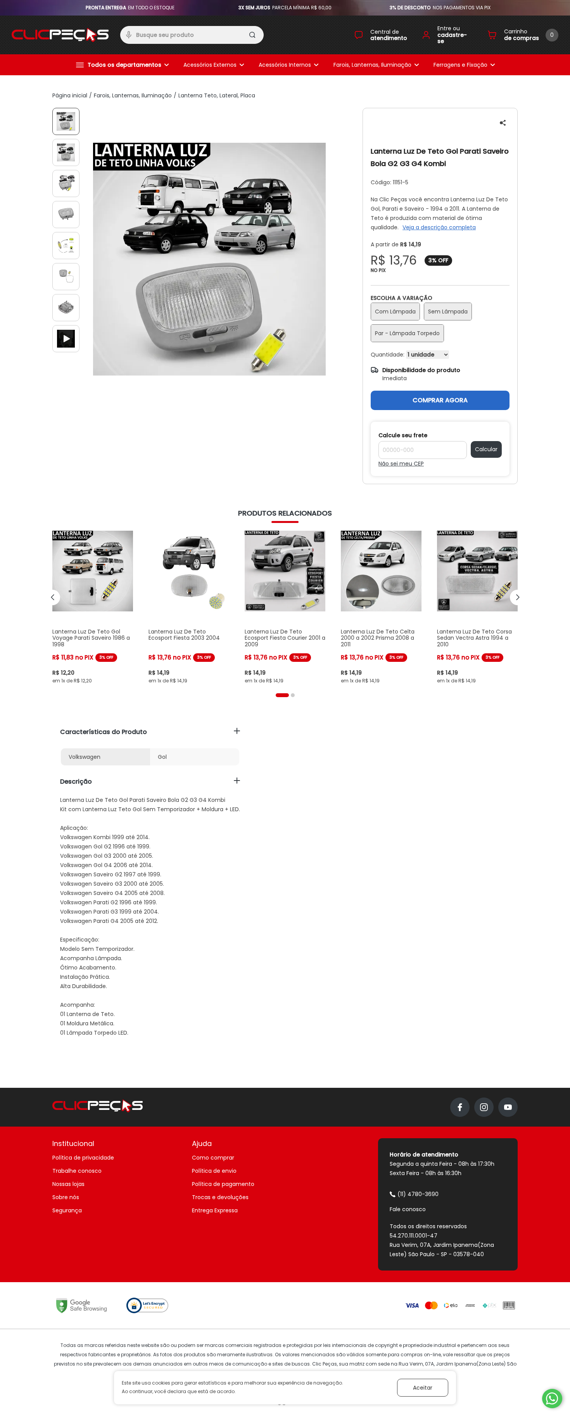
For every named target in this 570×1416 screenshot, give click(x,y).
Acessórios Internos (285, 65)
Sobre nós (65, 1197)
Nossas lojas (68, 1184)
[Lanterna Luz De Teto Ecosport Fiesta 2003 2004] (189, 607)
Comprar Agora (440, 400)
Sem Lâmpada (448, 311)
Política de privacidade (83, 1158)
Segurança (67, 1210)
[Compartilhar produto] (503, 123)
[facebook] (460, 1107)
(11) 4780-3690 (418, 1194)
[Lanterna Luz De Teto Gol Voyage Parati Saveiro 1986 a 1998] (92, 607)
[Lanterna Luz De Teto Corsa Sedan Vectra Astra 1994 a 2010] (477, 607)
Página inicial (69, 95)
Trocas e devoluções (220, 1197)
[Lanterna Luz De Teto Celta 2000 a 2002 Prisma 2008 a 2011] (381, 607)
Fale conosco (408, 1209)
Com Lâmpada (395, 311)
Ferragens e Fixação (460, 65)
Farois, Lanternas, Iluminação (372, 65)
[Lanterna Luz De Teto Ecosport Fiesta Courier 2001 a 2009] (285, 607)
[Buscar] (253, 36)
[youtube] (508, 1107)
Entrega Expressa (215, 1210)
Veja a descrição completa (439, 227)
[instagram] (484, 1107)
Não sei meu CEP (401, 463)
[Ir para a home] (60, 35)
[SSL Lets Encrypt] (147, 1305)
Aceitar (422, 1388)
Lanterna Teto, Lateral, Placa (216, 95)
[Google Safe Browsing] (81, 1305)
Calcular (486, 449)
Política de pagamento (223, 1184)
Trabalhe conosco (77, 1171)
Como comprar (213, 1158)
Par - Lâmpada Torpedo (407, 333)
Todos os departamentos (124, 65)
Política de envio (214, 1171)
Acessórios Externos (210, 65)
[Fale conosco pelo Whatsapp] (552, 1398)
